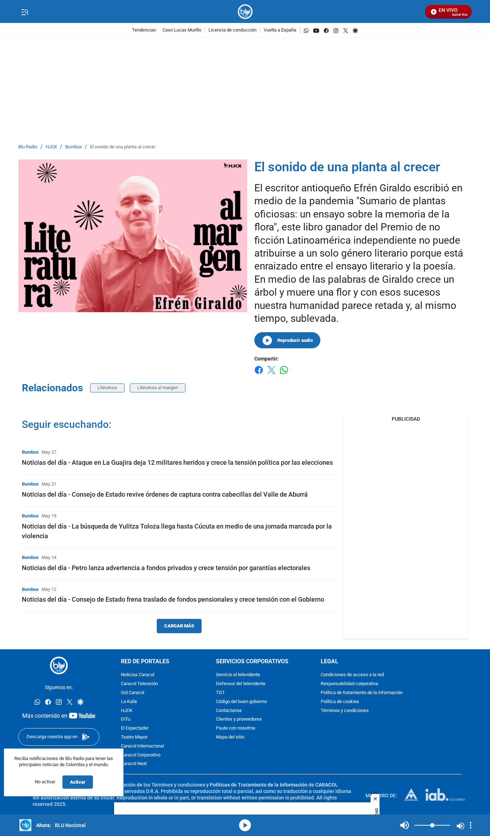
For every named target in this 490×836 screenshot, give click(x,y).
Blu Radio (27, 147)
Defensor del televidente (240, 684)
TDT (220, 693)
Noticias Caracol (137, 675)
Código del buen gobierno (241, 701)
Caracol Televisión (139, 684)
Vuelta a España (280, 30)
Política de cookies (340, 701)
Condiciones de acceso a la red (352, 675)
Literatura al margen (157, 387)
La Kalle (129, 701)
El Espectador (135, 728)
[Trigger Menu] (24, 12)
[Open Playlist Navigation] (471, 825)
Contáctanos (229, 710)
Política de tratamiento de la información (361, 693)
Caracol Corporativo (140, 755)
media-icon (245, 825)
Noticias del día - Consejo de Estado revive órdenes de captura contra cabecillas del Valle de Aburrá (165, 494)
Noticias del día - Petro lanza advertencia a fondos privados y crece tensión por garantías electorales (166, 568)
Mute (404, 825)
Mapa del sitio (230, 737)
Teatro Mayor (134, 737)
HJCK (51, 147)
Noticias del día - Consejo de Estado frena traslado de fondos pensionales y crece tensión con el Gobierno (173, 599)
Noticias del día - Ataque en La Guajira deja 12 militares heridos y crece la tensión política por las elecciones (177, 462)
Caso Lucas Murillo (181, 30)
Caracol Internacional (142, 746)
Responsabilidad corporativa (349, 684)
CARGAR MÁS (179, 626)
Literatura (107, 387)
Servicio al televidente (238, 675)
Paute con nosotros (235, 728)
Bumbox (73, 147)
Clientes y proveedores (239, 719)
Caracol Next (134, 763)
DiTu (125, 719)
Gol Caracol (132, 693)
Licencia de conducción (232, 30)
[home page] (245, 11)
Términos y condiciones (345, 710)
